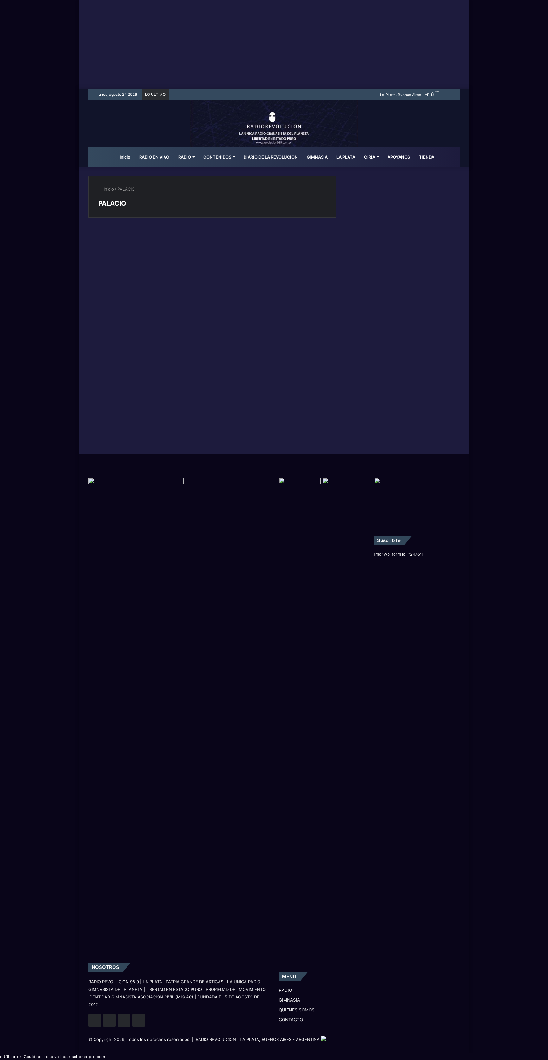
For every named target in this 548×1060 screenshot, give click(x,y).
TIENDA (426, 157)
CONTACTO (291, 1019)
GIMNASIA (317, 157)
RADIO (184, 157)
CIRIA (369, 157)
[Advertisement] (274, 44)
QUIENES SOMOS (297, 1009)
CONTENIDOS (217, 157)
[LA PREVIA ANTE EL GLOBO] (148, 269)
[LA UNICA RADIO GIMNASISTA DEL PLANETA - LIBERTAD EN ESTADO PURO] (274, 131)
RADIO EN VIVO (154, 157)
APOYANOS (399, 157)
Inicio (124, 157)
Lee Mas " (113, 311)
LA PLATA (345, 157)
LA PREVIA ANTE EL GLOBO (127, 247)
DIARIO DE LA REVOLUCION (271, 157)
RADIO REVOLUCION (216, 1039)
